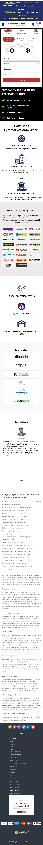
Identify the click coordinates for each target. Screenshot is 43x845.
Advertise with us (14, 787)
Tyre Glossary (13, 778)
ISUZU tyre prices (8, 528)
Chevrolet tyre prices (23, 513)
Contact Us (13, 769)
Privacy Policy (13, 760)
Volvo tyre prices (7, 569)
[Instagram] (19, 727)
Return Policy (13, 766)
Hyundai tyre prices (8, 525)
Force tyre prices (19, 519)
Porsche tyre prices (8, 554)
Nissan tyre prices (24, 551)
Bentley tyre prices (8, 510)
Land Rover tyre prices (9, 537)
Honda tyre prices (20, 522)
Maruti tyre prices (8, 540)
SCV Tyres (35, 33)
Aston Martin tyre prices (10, 507)
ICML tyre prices (22, 525)
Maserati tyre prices (9, 545)
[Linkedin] (28, 727)
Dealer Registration (15, 793)
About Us (12, 772)
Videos (11, 749)
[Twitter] (24, 727)
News (11, 746)
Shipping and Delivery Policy (18, 763)
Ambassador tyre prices (10, 501)
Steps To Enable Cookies (16, 781)
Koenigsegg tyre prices (10, 531)
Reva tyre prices (22, 557)
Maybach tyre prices (24, 545)
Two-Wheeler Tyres (21, 33)
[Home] (17, 24)
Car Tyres (7, 33)
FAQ (11, 775)
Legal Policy (13, 757)
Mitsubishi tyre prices (9, 551)
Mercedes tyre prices (9, 548)
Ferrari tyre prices (22, 516)
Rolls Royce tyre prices (10, 560)
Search (21, 80)
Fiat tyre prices (7, 519)
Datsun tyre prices (8, 516)
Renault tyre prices (8, 557)
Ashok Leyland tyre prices (11, 504)
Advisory (12, 741)
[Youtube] (33, 727)
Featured (12, 744)
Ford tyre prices (7, 522)
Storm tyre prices (8, 563)
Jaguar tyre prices (21, 528)
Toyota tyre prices (8, 566)
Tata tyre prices (20, 563)
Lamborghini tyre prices (10, 534)
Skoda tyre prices (25, 560)
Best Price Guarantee (15, 784)
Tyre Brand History (15, 751)
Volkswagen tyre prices (24, 566)
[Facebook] (15, 727)
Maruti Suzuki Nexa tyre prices (12, 543)
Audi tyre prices (25, 507)
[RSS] (10, 727)
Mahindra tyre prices (26, 537)
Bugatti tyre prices (8, 513)
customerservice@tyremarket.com (14, 735)
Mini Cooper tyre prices (26, 548)
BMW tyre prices (22, 510)
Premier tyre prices (23, 554)
